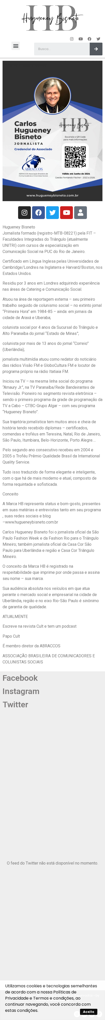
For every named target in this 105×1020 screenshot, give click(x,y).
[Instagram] (72, 39)
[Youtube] (81, 39)
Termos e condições (53, 998)
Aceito (88, 1012)
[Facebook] (90, 39)
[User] (80, 212)
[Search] (96, 49)
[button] (15, 46)
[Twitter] (98, 39)
